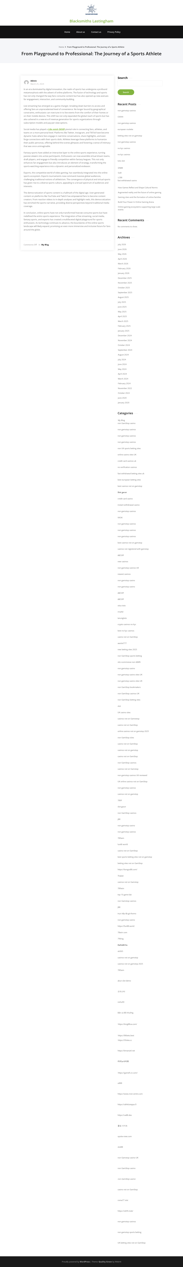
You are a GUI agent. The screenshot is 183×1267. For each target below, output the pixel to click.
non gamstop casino (126, 580)
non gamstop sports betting (129, 1232)
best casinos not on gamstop (130, 486)
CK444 (120, 116)
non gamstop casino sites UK (130, 674)
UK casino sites (124, 712)
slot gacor (122, 806)
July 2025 (122, 302)
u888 (120, 1083)
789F (120, 800)
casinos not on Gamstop (128, 769)
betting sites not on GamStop (130, 863)
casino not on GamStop (128, 637)
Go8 (120, 172)
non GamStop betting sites (129, 699)
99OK (120, 517)
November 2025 (125, 282)
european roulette (125, 129)
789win (121, 838)
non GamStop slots (126, 737)
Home (67, 32)
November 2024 (125, 340)
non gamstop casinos (127, 110)
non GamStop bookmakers (129, 687)
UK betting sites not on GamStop (132, 1242)
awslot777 (122, 643)
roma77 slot (123, 1200)
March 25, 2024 (37, 84)
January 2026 (123, 273)
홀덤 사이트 (122, 1125)
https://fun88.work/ (126, 926)
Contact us (96, 32)
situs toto (122, 605)
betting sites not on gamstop (130, 135)
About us (80, 32)
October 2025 (124, 287)
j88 (119, 819)
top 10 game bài (125, 894)
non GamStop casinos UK (128, 693)
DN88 (120, 168)
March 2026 (123, 263)
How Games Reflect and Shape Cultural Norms (138, 187)
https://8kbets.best (126, 1035)
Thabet (120, 876)
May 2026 (122, 254)
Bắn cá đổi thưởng (125, 1012)
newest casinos (124, 574)
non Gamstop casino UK (128, 1157)
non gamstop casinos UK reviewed (132, 775)
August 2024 (123, 354)
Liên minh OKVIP (56, 129)
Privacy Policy (114, 32)
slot (119, 706)
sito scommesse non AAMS (129, 662)
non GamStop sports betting (130, 656)
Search (123, 78)
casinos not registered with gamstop (133, 549)
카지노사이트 (123, 1061)
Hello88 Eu (122, 945)
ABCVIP (121, 555)
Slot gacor (122, 492)
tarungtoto (122, 618)
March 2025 (123, 321)
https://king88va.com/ (127, 1024)
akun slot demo (124, 980)
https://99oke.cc (125, 1040)
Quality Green (105, 1261)
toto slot (121, 161)
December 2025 (125, 278)
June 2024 (122, 364)
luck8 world (123, 844)
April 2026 (122, 259)
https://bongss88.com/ (127, 869)
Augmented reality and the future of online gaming (139, 192)
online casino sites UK (127, 454)
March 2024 (123, 378)
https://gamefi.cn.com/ (128, 1073)
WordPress (85, 1261)
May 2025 (122, 311)
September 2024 (125, 350)
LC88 (120, 177)
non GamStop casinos (127, 762)
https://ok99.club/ (125, 1211)
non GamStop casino (126, 423)
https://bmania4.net (126, 1050)
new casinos (123, 561)
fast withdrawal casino (127, 180)
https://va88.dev (125, 1115)
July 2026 (122, 244)
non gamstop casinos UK (128, 568)
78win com (122, 932)
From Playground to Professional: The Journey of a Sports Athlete (95, 47)
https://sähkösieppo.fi (127, 1104)
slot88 (120, 1147)
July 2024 (122, 359)
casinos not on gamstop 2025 (130, 964)
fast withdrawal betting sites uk (131, 473)
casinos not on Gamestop (128, 718)
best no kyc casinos (126, 630)
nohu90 (121, 1002)
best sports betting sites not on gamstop (135, 857)
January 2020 (123, 402)
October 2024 (124, 345)
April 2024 (122, 374)
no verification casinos (127, 467)
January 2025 (123, 331)
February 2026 (124, 268)
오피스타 (121, 991)
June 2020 (122, 398)
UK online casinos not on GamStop (132, 781)
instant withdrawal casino (129, 505)
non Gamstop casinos (127, 901)
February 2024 (124, 383)
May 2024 (122, 369)
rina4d (120, 611)
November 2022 (125, 388)
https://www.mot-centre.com (130, 1094)
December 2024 (125, 335)
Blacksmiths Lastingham (91, 21)
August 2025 (123, 297)
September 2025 (125, 292)
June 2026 (122, 249)
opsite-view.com (125, 1136)
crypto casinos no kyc (127, 624)
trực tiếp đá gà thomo (127, 913)
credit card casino (125, 498)
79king (120, 938)
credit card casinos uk (127, 461)
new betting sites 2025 (127, 649)
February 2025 (124, 326)
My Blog (45, 244)
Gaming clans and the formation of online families (139, 197)
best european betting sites (129, 479)
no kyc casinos (124, 148)
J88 (119, 907)
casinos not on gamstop (128, 750)
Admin (33, 81)
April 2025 (122, 316)
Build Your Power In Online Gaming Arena (136, 202)
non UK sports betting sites (129, 448)
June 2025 (122, 306)
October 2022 (124, 393)
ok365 (120, 951)
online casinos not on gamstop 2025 (133, 731)
